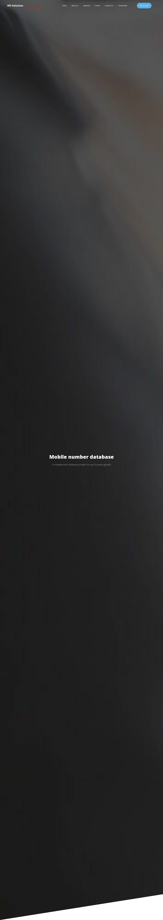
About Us (75, 6)
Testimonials (122, 6)
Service (97, 6)
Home (64, 6)
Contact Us (109, 6)
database (86, 6)
